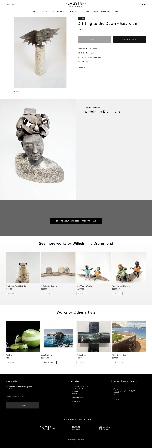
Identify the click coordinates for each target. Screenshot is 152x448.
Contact (76, 381)
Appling (9, 355)
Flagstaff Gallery (76, 4)
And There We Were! (85, 286)
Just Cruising (46, 355)
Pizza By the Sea (119, 355)
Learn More (117, 399)
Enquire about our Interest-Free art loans (76, 221)
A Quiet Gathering (49, 286)
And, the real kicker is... (121, 286)
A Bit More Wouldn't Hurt (16, 286)
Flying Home (82, 355)
